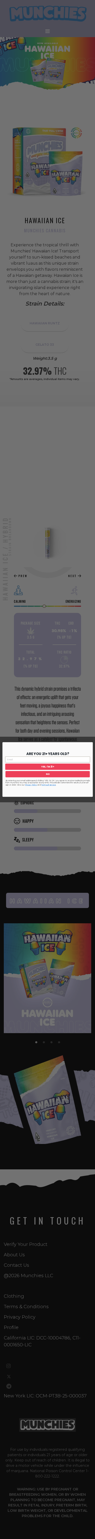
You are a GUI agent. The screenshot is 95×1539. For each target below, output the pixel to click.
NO (47, 774)
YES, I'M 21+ (47, 766)
